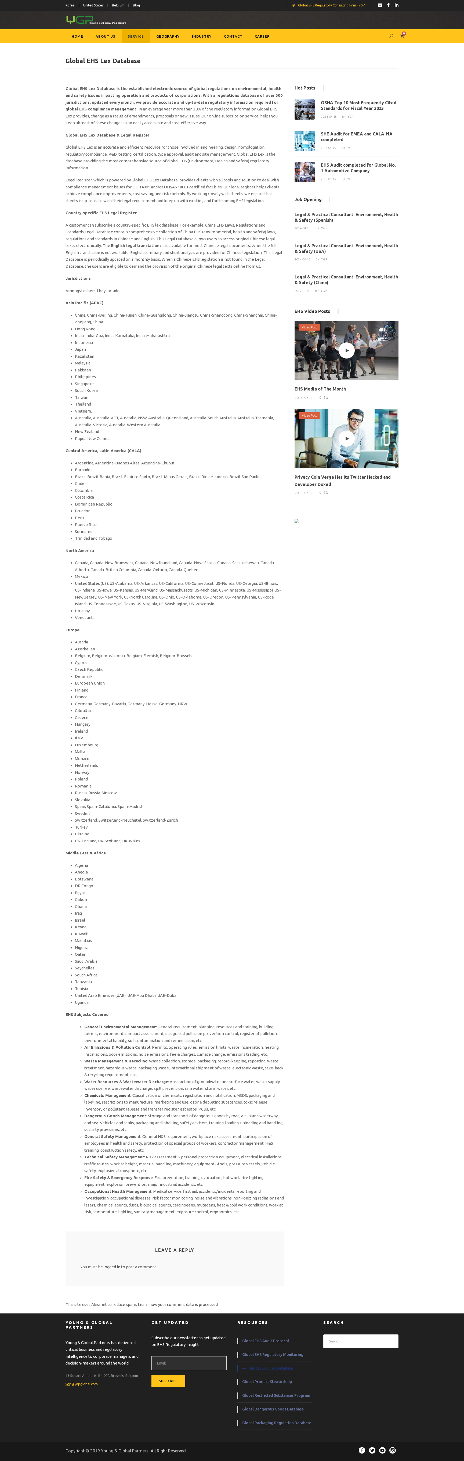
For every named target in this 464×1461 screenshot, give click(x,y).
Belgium (118, 5)
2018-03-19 (328, 148)
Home (77, 36)
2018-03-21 (304, 398)
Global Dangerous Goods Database (273, 1409)
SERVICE (136, 36)
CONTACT (233, 36)
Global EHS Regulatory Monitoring (272, 1354)
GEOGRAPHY (168, 36)
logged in (112, 1267)
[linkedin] (396, 4)
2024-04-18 (328, 117)
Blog (136, 5)
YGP (350, 117)
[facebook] (388, 4)
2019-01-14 (302, 291)
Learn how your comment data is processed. (178, 1304)
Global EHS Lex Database (271, 1368)
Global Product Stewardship (267, 1382)
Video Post (309, 327)
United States (93, 5)
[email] (380, 4)
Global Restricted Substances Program (276, 1395)
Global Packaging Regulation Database (276, 1423)
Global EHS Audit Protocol (265, 1341)
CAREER (262, 36)
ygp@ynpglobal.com (82, 1384)
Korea (70, 5)
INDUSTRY (202, 36)
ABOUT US (105, 36)
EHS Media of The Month (320, 388)
